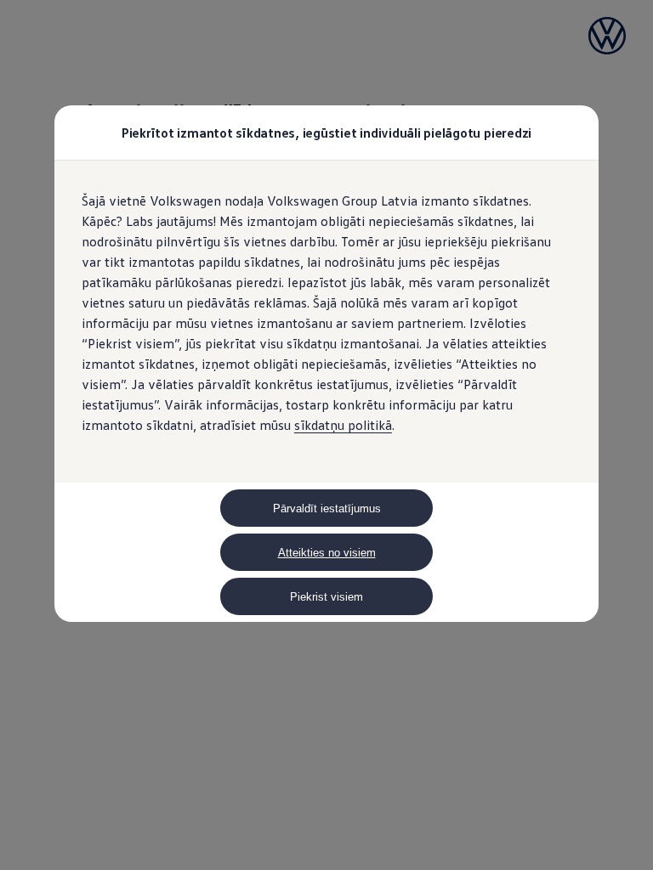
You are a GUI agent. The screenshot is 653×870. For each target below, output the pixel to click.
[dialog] (326, 435)
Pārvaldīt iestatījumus (327, 508)
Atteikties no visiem (327, 552)
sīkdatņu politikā (343, 424)
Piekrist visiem (326, 596)
